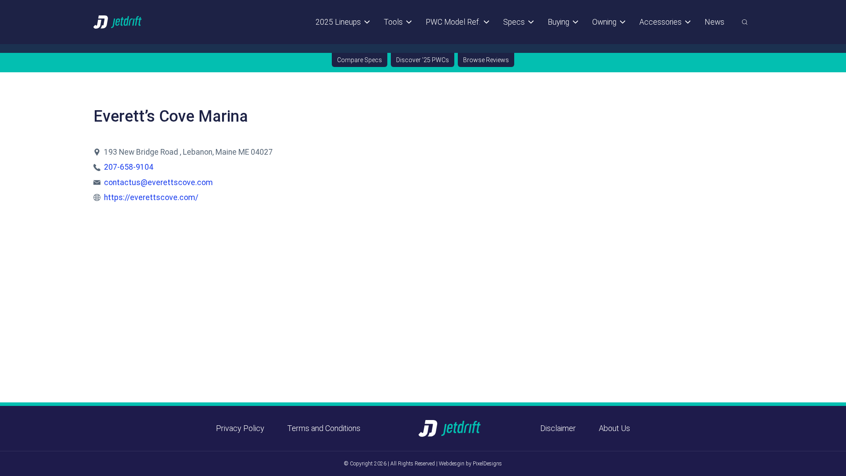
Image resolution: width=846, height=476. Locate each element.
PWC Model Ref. (453, 22)
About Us (614, 428)
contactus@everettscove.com (158, 182)
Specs (514, 22)
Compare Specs (359, 59)
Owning (604, 22)
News (714, 22)
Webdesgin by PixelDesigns (470, 464)
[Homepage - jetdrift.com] (118, 21)
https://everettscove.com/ (151, 197)
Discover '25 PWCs (422, 59)
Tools (393, 22)
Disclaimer (558, 428)
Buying (558, 22)
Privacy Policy (240, 428)
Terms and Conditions (323, 428)
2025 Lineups (338, 22)
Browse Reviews (486, 59)
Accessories (660, 22)
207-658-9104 (128, 167)
